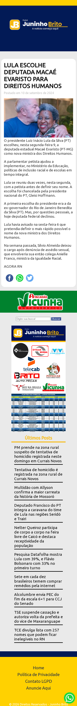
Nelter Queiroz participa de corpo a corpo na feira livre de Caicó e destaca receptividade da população (36, 536)
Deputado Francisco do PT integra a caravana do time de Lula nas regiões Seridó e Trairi (37, 512)
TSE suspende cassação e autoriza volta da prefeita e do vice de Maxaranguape (38, 616)
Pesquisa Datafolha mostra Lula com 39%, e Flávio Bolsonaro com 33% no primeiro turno (38, 561)
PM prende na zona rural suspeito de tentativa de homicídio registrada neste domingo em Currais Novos (38, 454)
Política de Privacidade (38, 674)
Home (38, 667)
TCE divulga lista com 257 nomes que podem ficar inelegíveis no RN (36, 634)
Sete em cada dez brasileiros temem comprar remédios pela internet (38, 581)
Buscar (56, 319)
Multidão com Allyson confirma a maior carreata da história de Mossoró (37, 492)
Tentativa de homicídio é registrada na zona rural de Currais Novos (38, 474)
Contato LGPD (38, 681)
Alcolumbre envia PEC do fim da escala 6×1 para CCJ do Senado (38, 599)
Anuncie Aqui (38, 688)
